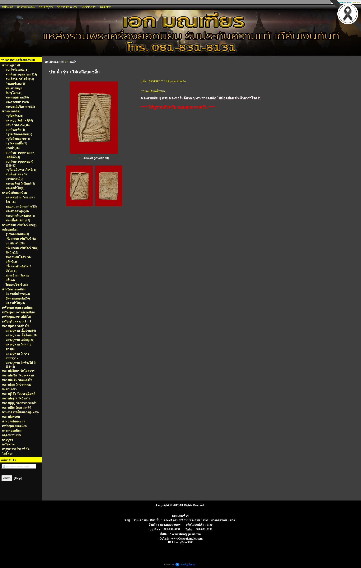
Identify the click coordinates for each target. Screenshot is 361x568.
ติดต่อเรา (106, 7)
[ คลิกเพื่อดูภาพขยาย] (94, 158)
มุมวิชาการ (88, 7)
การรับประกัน (26, 7)
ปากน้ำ (71, 62)
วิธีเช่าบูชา (46, 7)
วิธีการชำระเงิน (67, 7)
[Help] (18, 478)
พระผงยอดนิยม (54, 62)
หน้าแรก (7, 7)
